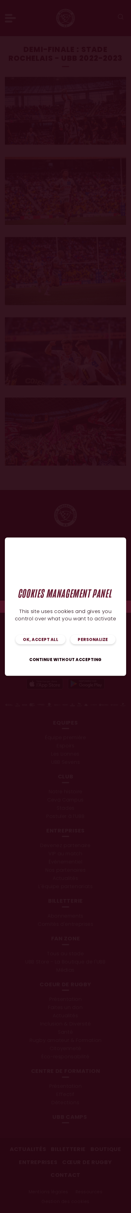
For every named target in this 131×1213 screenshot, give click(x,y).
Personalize (93, 640)
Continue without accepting (65, 660)
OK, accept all (40, 640)
